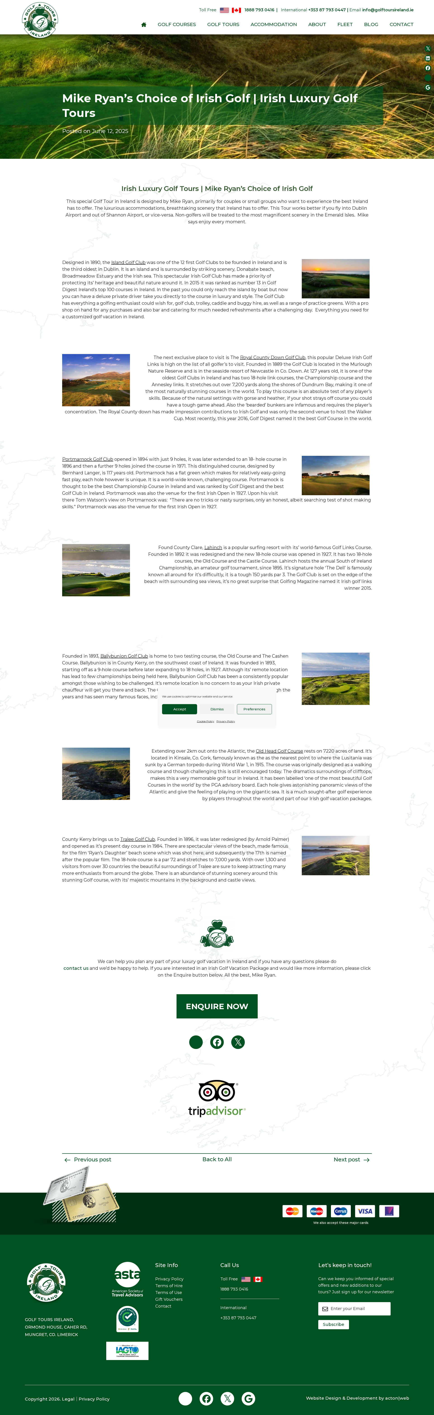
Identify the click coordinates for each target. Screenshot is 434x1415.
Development (362, 1398)
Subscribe (333, 1324)
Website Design (323, 1398)
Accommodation (274, 24)
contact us (76, 968)
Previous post (92, 1159)
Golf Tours (223, 24)
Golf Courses (177, 24)
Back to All (217, 1159)
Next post (347, 1159)
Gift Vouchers (169, 1299)
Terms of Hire (169, 1285)
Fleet (345, 24)
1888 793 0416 (259, 9)
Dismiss (217, 709)
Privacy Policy (226, 721)
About (317, 24)
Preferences (254, 709)
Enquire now (217, 1006)
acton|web (397, 1398)
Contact (402, 24)
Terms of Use (168, 1292)
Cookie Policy (205, 721)
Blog (371, 24)
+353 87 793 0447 (238, 1317)
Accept (179, 709)
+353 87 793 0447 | (328, 9)
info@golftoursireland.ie (388, 9)
